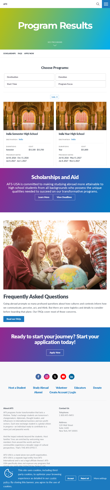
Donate (97, 388)
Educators (80, 388)
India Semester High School (22, 134)
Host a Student (17, 388)
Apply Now (55, 352)
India (53, 97)
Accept (70, 478)
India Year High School (71, 134)
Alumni (38, 392)
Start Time (12, 83)
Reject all (85, 478)
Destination (12, 76)
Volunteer (61, 388)
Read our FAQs (14, 318)
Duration (62, 76)
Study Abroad (41, 388)
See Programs (55, 42)
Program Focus (65, 83)
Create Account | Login (63, 392)
